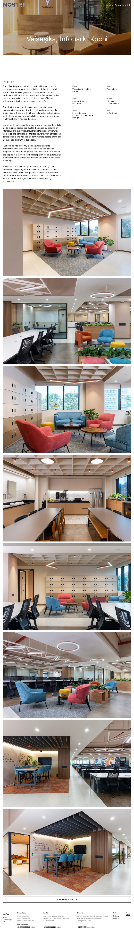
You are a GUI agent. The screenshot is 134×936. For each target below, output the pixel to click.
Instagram (116, 916)
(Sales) (26, 927)
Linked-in (116, 918)
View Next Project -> (67, 899)
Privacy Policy (128, 914)
